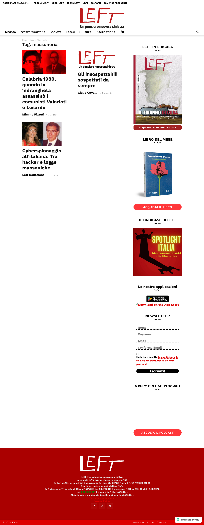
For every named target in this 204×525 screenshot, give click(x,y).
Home (24, 40)
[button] (197, 32)
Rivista (10, 32)
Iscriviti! (157, 371)
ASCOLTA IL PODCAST (157, 432)
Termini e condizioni (102, 498)
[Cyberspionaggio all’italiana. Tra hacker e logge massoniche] (46, 134)
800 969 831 (88, 492)
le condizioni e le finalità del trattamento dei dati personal (157, 361)
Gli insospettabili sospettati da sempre (98, 79)
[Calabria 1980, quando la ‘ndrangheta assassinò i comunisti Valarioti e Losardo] (46, 62)
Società (56, 32)
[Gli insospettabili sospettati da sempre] (102, 59)
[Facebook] (94, 506)
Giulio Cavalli (88, 92)
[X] (110, 506)
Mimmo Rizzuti (33, 114)
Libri (85, 3)
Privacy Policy (102, 501)
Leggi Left (58, 3)
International (106, 32)
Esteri (70, 32)
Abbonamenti (41, 3)
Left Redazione (33, 175)
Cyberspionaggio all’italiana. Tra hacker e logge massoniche (41, 159)
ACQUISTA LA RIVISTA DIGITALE (157, 127)
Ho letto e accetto (157, 361)
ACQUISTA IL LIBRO (157, 207)
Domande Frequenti (115, 3)
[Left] (102, 17)
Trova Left (73, 3)
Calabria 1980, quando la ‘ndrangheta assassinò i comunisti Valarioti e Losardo (44, 93)
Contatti (96, 3)
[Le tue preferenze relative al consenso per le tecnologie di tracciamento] (188, 520)
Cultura (85, 32)
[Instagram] (102, 506)
